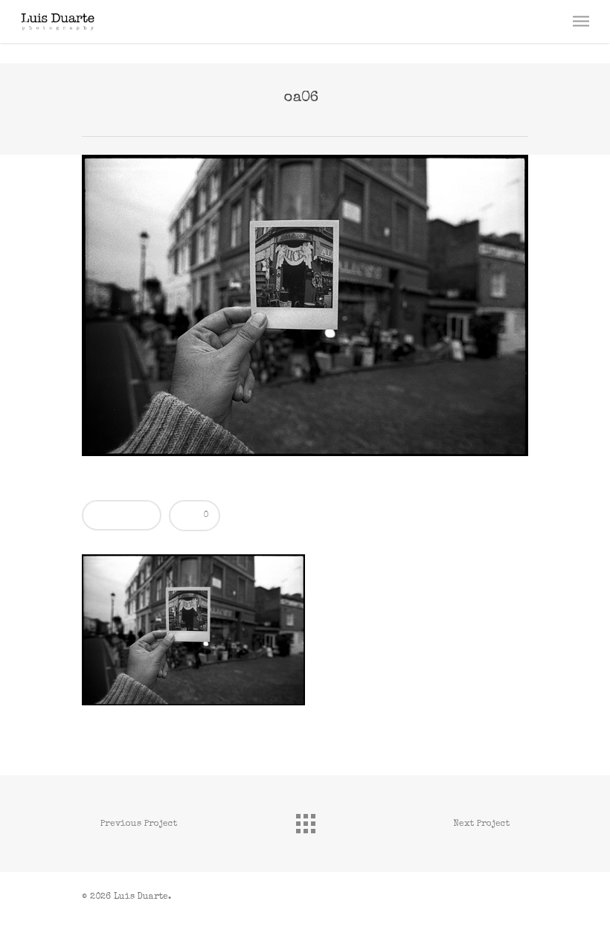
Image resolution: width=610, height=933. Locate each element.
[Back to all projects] (305, 820)
